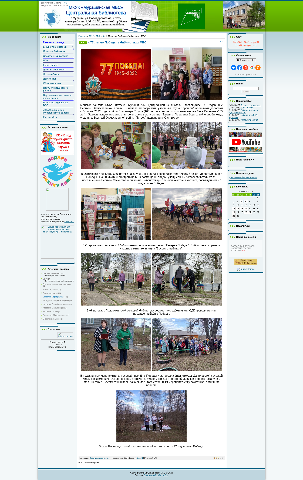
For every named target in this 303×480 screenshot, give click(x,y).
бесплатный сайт (152, 475)
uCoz (165, 475)
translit (140, 458)
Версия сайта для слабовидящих (246, 43)
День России (247, 108)
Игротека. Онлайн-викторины (56, 304)
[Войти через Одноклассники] (258, 67)
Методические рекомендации (56, 300)
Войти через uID (245, 60)
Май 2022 (246, 191)
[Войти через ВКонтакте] (233, 67)
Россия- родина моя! (251, 105)
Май (98, 36)
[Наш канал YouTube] (245, 151)
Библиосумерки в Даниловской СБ (243, 111)
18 (242, 208)
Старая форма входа (245, 74)
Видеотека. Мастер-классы (55, 315)
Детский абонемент (51, 273)
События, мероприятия (53, 297)
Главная (82, 36)
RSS (65, 3)
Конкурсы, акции (50, 289)
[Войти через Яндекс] (245, 67)
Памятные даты (50, 293)
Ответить (69, 221)
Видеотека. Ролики (51, 319)
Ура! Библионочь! (249, 120)
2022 (91, 36)
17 (238, 208)
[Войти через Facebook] (239, 67)
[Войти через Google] (252, 67)
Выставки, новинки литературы (57, 284)
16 (234, 208)
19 (246, 208)
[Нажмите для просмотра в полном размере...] (187, 99)
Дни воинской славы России (243, 177)
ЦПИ (45, 279)
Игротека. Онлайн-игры (53, 308)
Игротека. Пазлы (50, 311)
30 (234, 216)
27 (250, 212)
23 (234, 212)
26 (246, 212)
